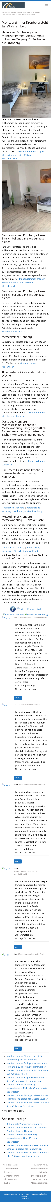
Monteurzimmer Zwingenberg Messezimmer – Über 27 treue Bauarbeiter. (22, 1138)
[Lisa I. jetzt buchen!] (6, 957)
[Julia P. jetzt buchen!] (6, 788)
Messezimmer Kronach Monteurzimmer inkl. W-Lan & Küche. (11, 1174)
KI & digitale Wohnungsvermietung (24, 1123)
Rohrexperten (36, 1194)
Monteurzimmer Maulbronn (29, 705)
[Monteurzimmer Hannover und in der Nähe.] (13, 5)
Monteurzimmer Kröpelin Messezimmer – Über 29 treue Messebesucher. (23, 155)
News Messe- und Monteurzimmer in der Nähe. (22, 12)
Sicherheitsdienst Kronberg (28, 551)
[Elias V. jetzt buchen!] (6, 621)
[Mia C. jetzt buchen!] (6, 708)
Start (3, 12)
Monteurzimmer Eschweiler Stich (31, 954)
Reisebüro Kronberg (14, 507)
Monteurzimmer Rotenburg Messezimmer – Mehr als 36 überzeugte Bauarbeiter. (27, 1088)
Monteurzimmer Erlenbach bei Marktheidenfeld (25, 873)
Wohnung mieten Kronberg (28, 511)
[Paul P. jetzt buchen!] (6, 872)
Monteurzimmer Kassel (14, 331)
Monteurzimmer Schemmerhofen (32, 785)
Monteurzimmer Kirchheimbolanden (33, 617)
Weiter (17, 698)
